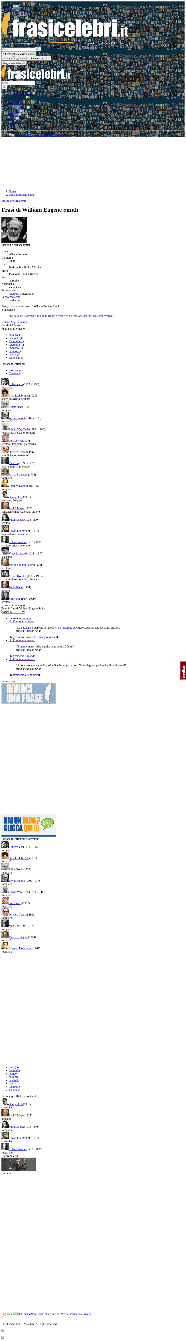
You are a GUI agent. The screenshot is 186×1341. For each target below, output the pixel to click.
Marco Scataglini (18, 474)
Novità (64, 1314)
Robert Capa (16, 384)
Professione (15, 370)
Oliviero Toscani (18, 451)
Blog (12, 125)
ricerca (53, 637)
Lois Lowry (15, 440)
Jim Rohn (14, 598)
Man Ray (14, 463)
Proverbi (14, 111)
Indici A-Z (15, 122)
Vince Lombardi (18, 553)
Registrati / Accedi (12, 9)
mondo (24, 646)
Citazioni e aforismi (21, 94)
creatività (31, 637)
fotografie (20, 655)
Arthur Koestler (18, 576)
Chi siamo (25, 1314)
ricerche (67, 627)
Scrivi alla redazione (49, 1314)
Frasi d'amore (17, 97)
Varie (12, 118)
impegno (43, 637)
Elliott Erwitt (16, 406)
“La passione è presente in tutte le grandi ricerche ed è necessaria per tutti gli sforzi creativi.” (61, 315)
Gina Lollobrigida (19, 395)
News (34, 1314)
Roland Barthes (18, 542)
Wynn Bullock (17, 418)
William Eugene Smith (14, 322)
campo (65, 665)
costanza (20, 637)
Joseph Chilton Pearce (21, 564)
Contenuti (14, 373)
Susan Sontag (16, 519)
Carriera (26, 618)
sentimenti (33, 674)
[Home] (35, 79)
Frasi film (14, 101)
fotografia (20, 674)
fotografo (14, 293)
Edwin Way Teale (19, 429)
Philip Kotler (16, 587)
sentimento (118, 665)
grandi (58, 627)
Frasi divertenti (18, 108)
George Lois (16, 497)
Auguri (13, 115)
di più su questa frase (22, 621)
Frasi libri (14, 104)
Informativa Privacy (79, 1314)
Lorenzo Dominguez (21, 485)
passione (26, 627)
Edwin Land (16, 530)
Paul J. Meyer (17, 508)
